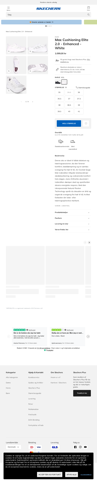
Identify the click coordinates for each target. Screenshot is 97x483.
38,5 (69, 105)
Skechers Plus (34, 388)
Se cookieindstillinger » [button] (86, 474)
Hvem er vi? (55, 377)
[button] (88, 8)
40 (69, 111)
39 (79, 105)
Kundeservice (33, 377)
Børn (8, 393)
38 (59, 105)
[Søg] (88, 14)
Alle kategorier (12, 377)
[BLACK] (58, 82)
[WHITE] (64, 82)
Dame (8, 383)
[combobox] (48, 14)
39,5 (59, 111)
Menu (8, 10)
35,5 (69, 92)
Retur (30, 404)
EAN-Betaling (34, 420)
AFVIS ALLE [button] (72, 474)
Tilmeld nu (82, 393)
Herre (8, 388)
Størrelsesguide (34, 393)
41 (79, 111)
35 (59, 92)
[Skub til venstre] (21, 101)
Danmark (12, 447)
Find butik (32, 415)
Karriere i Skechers (58, 383)
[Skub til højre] (32, 101)
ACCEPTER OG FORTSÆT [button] (49, 474)
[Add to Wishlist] (86, 123)
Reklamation (33, 409)
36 (79, 92)
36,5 (59, 99)
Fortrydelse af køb (35, 425)
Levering (31, 399)
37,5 (79, 99)
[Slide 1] (46, 26)
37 (69, 99)
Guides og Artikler (35, 383)
